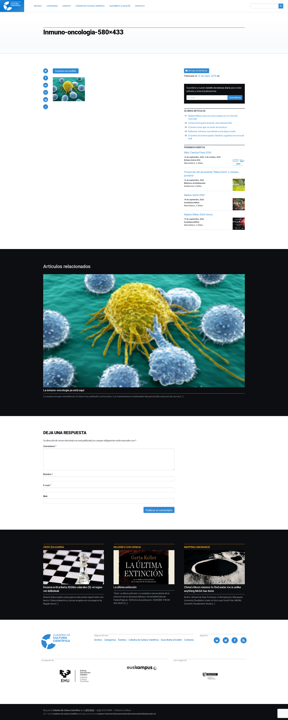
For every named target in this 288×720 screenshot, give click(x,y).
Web (45, 496)
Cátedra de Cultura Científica (144, 639)
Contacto (189, 639)
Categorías (110, 639)
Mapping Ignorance (197, 547)
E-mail (47, 485)
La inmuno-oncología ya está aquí (63, 390)
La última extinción (125, 587)
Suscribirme (235, 97)
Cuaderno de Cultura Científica (65, 714)
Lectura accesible (65, 70)
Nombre (47, 474)
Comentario (49, 446)
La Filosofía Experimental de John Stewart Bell (210, 123)
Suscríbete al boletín (171, 639)
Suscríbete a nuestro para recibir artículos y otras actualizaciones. (214, 89)
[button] (45, 70)
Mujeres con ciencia (127, 547)
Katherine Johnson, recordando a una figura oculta (212, 131)
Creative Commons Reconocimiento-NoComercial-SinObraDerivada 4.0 (126, 714)
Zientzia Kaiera (53, 547)
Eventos (122, 639)
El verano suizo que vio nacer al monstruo (207, 127)
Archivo (98, 639)
